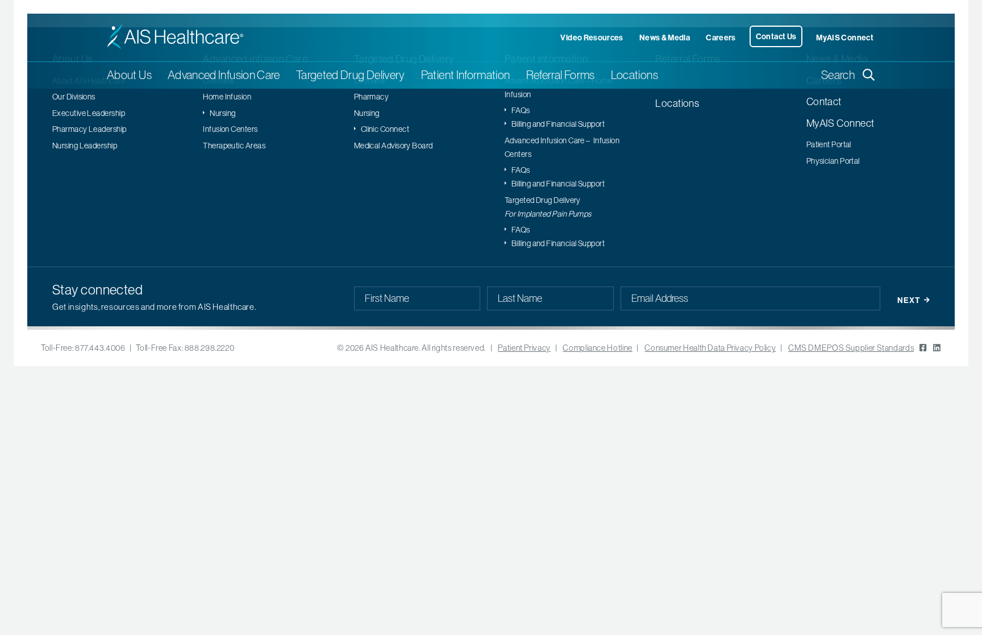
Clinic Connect (385, 129)
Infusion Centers (230, 129)
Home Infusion (227, 97)
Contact (824, 101)
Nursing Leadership (84, 145)
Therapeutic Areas (234, 145)
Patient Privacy (524, 348)
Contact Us (776, 36)
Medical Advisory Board (393, 145)
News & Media (664, 37)
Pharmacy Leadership (89, 129)
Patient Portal (828, 144)
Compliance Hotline (597, 348)
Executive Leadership (88, 113)
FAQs (520, 110)
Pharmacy (371, 97)
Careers (721, 37)
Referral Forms (560, 74)
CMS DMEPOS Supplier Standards (851, 348)
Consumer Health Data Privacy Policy (710, 348)
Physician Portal (833, 161)
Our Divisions (73, 97)
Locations (634, 74)
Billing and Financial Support (558, 124)
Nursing (222, 113)
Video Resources (591, 37)
